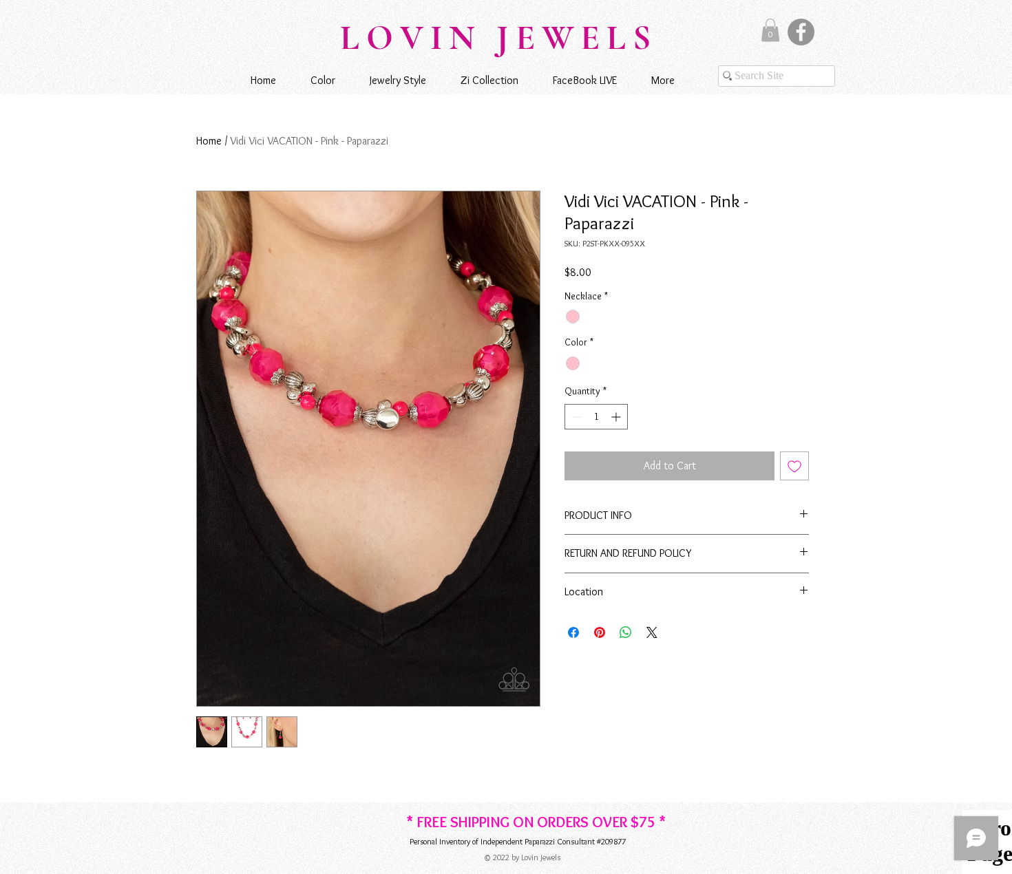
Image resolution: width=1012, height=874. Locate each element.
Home (209, 140)
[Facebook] (801, 32)
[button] (770, 30)
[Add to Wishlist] (794, 465)
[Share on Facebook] (573, 632)
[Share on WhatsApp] (626, 632)
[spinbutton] (596, 417)
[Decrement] (575, 417)
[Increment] (617, 417)
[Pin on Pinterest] (599, 632)
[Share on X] (652, 632)
